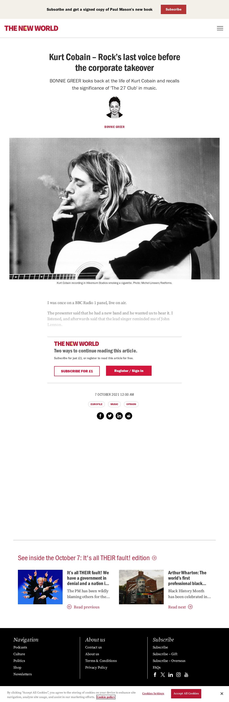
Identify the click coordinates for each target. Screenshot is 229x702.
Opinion (131, 404)
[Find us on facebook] (155, 675)
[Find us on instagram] (178, 675)
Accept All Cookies (186, 693)
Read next (177, 607)
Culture (19, 654)
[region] (114, 694)
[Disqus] (114, 482)
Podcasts (20, 647)
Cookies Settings (153, 693)
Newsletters (22, 674)
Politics (19, 661)
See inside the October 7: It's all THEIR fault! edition (84, 557)
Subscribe (174, 9)
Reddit (128, 415)
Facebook (100, 415)
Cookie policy (106, 697)
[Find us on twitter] (163, 675)
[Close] (222, 693)
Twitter (109, 415)
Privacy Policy (96, 667)
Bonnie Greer (114, 127)
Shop (17, 667)
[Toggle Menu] (220, 28)
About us (92, 654)
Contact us (93, 647)
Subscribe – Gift (165, 654)
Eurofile (96, 404)
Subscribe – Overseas (169, 661)
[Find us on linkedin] (170, 675)
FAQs (157, 667)
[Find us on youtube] (186, 675)
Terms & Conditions (101, 661)
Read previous (87, 607)
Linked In (119, 415)
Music (114, 404)
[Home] (31, 28)
